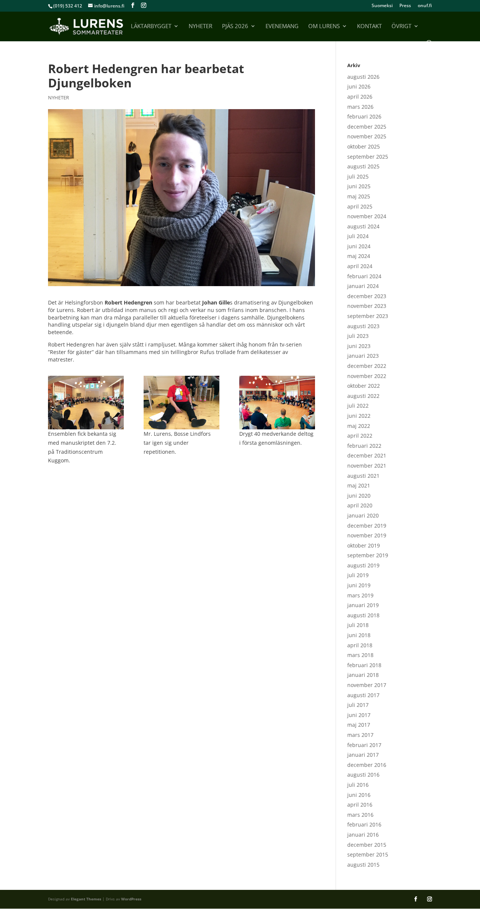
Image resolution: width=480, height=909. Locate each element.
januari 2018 (363, 674)
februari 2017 (364, 744)
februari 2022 (364, 445)
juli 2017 (358, 704)
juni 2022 (358, 415)
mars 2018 (360, 654)
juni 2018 (358, 635)
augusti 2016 (363, 774)
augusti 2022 (363, 395)
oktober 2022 (363, 385)
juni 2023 (358, 346)
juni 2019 (358, 585)
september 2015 (367, 854)
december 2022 (366, 365)
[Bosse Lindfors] (181, 402)
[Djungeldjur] (277, 402)
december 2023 (366, 296)
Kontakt (369, 26)
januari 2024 (363, 286)
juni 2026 (358, 86)
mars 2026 (360, 106)
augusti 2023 (363, 326)
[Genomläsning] (86, 402)
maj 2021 (358, 485)
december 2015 (366, 844)
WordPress (131, 899)
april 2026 (359, 96)
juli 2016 (358, 784)
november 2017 (366, 684)
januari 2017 (363, 754)
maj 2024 (358, 256)
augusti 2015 (363, 864)
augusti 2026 (363, 76)
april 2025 (359, 206)
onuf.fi (425, 6)
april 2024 (359, 266)
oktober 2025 (363, 146)
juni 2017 (358, 714)
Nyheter (200, 26)
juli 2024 (358, 236)
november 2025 (366, 136)
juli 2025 (358, 176)
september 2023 (367, 316)
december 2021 (366, 455)
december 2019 (366, 525)
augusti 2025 (363, 166)
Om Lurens (324, 26)
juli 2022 (358, 405)
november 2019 (366, 535)
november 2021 (366, 465)
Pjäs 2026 (235, 26)
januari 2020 (363, 515)
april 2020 (359, 505)
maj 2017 (358, 724)
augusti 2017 (363, 695)
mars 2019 (360, 595)
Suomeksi (382, 6)
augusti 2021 (363, 475)
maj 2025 (358, 196)
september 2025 (367, 156)
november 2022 (366, 376)
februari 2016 (364, 824)
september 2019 (367, 555)
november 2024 (366, 216)
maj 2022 (358, 425)
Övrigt (401, 26)
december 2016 (366, 764)
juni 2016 (358, 794)
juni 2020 (358, 495)
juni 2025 (358, 186)
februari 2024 (364, 276)
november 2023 (366, 305)
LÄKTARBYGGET (151, 26)
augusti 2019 (363, 565)
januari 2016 (363, 834)
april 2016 (359, 804)
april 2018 (359, 645)
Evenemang (282, 26)
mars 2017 (360, 734)
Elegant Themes (86, 899)
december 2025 (366, 126)
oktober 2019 (363, 545)
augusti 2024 (363, 226)
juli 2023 (358, 335)
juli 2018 (358, 624)
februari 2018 (364, 665)
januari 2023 (363, 355)
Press (405, 6)
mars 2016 (360, 814)
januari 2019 (363, 605)
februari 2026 (364, 116)
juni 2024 (358, 246)
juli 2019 (358, 575)
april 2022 (359, 435)
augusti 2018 (363, 615)
